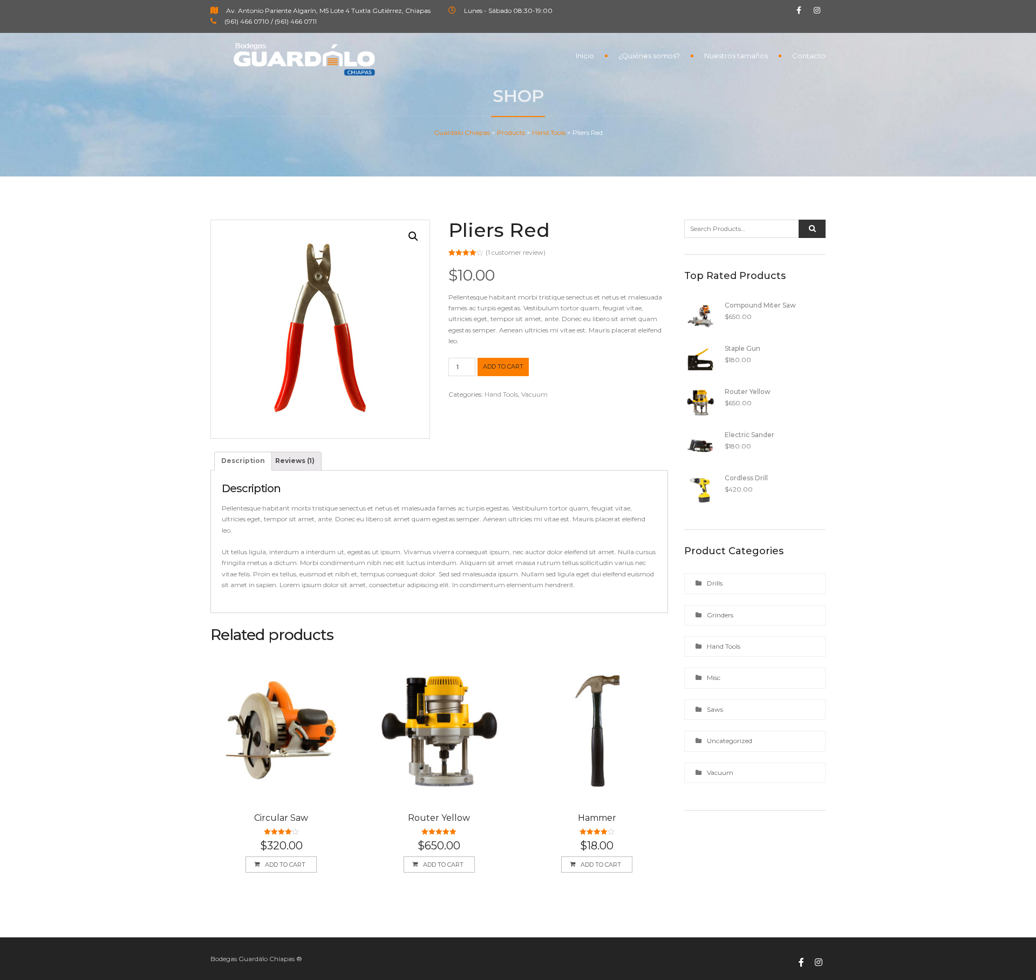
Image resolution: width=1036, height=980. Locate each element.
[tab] (243, 461)
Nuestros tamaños (736, 55)
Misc (713, 677)
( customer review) (516, 252)
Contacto (809, 55)
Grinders (720, 615)
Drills (715, 583)
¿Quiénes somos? (649, 55)
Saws (715, 709)
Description (243, 461)
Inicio (585, 55)
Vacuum (534, 394)
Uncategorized (729, 741)
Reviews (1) (295, 461)
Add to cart (503, 366)
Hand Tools (501, 394)
